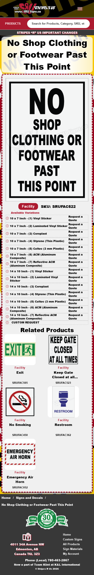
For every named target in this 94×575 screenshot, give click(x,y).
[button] (47, 218)
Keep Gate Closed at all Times (63, 377)
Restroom (63, 424)
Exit (20, 372)
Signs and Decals (29, 498)
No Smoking (20, 424)
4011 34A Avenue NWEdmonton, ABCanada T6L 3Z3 (27, 549)
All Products (71, 544)
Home (6, 498)
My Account (71, 553)
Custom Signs (72, 539)
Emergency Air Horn (20, 479)
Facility (28, 206)
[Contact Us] (27, 537)
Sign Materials (72, 549)
